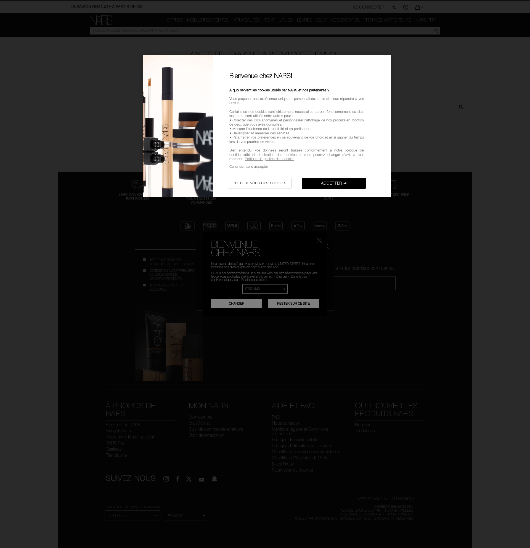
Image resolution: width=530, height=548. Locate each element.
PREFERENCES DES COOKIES (260, 183)
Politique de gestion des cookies (269, 158)
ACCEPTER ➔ (334, 183)
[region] (267, 126)
